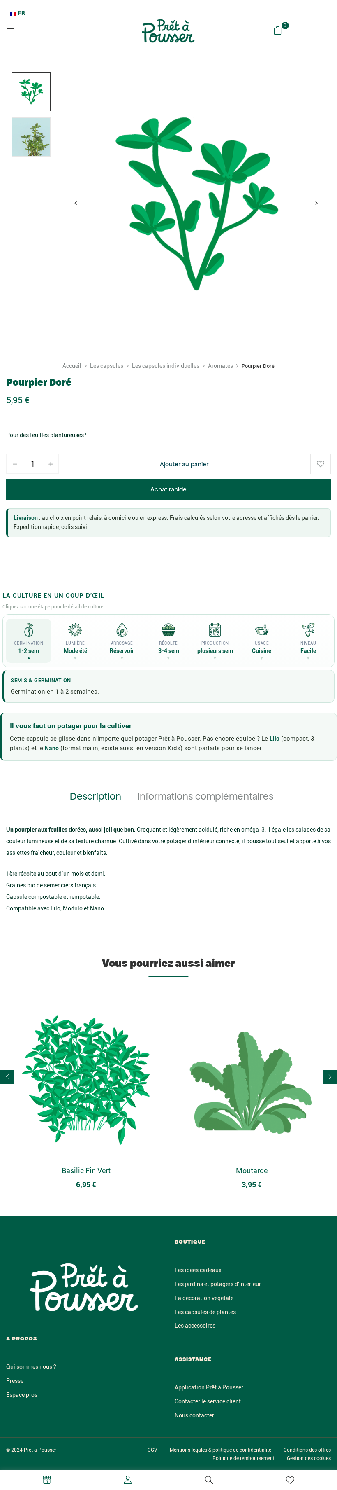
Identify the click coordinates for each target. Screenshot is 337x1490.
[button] (278, 30)
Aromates (220, 366)
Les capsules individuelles (165, 366)
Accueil (71, 366)
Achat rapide (168, 489)
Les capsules (106, 366)
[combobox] (17, 13)
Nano (52, 748)
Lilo (274, 738)
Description (95, 796)
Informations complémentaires (205, 796)
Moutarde (252, 1170)
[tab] (95, 797)
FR (21, 13)
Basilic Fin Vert (86, 1170)
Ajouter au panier (184, 464)
